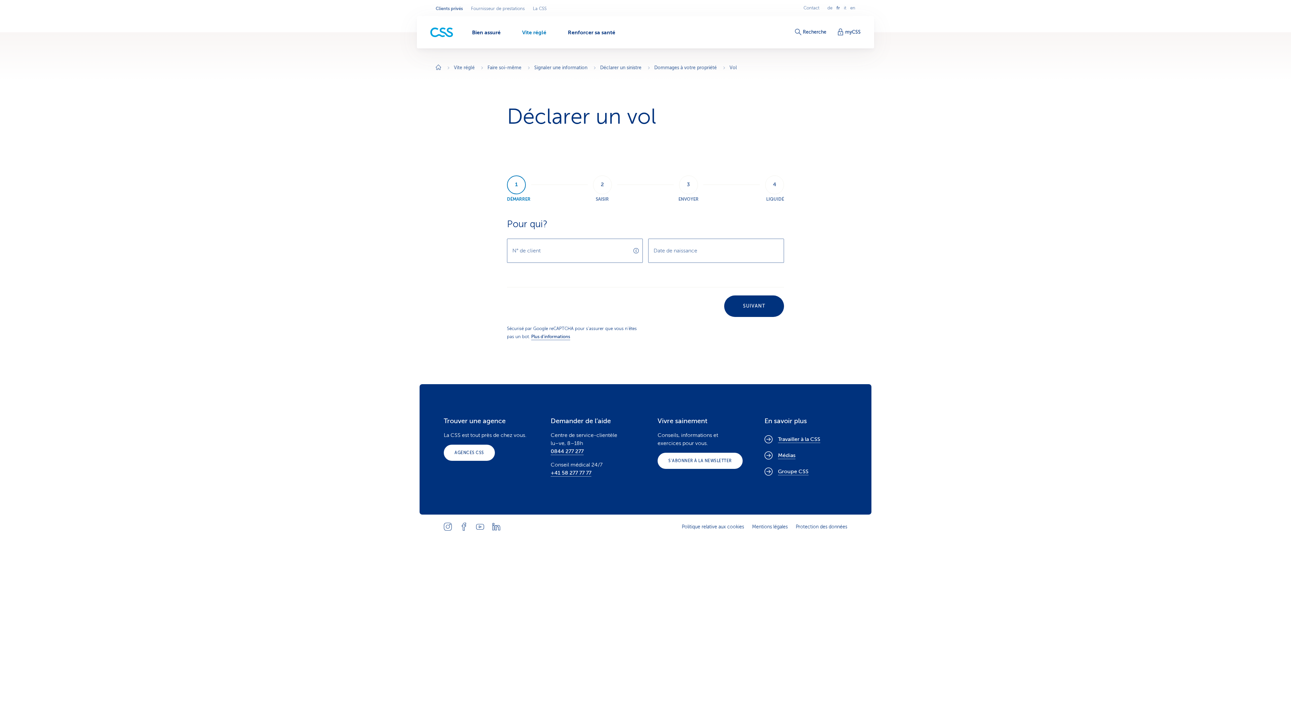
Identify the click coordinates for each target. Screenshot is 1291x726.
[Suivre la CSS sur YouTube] (480, 527)
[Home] (438, 68)
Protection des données (821, 526)
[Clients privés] (441, 32)
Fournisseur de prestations (498, 8)
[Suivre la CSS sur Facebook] (464, 527)
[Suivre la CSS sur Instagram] (448, 527)
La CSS (540, 8)
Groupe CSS (793, 472)
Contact (811, 8)
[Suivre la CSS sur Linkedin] (496, 527)
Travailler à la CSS (799, 439)
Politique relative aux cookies (713, 526)
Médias (786, 455)
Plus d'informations (550, 336)
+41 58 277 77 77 (571, 473)
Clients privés (449, 8)
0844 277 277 (567, 451)
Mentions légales (770, 526)
